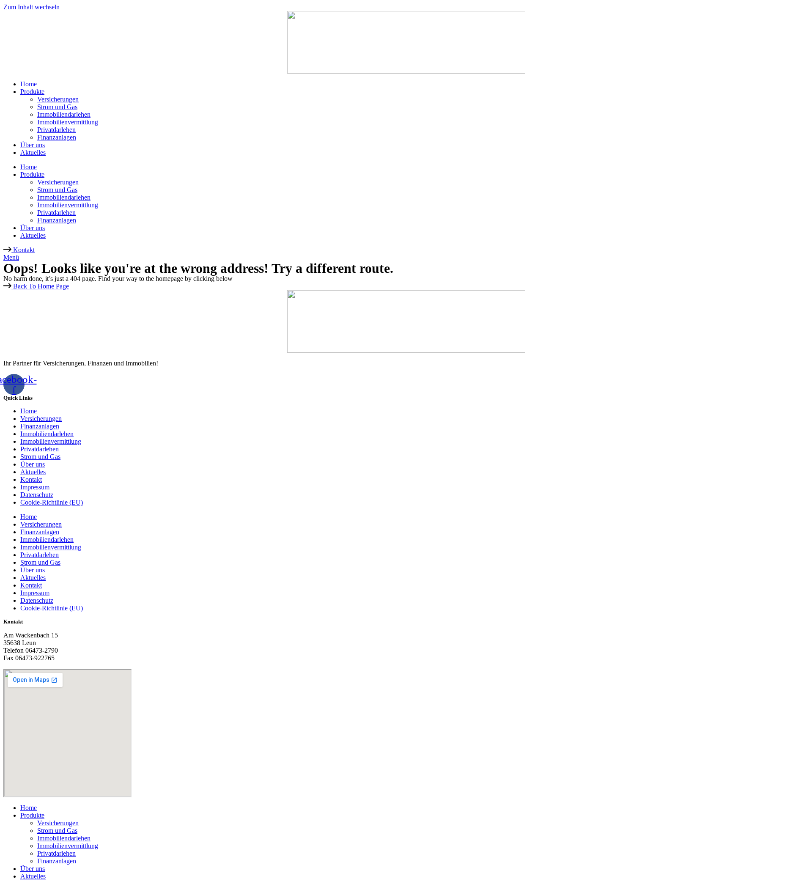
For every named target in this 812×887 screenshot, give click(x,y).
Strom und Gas (57, 106)
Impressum (34, 487)
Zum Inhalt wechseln (31, 7)
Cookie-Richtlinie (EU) (51, 502)
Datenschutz (36, 494)
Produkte (32, 91)
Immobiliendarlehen (64, 114)
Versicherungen (58, 99)
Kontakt (31, 479)
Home (28, 84)
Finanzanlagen (56, 137)
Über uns (32, 144)
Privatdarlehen (56, 129)
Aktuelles (33, 152)
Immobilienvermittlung (67, 122)
